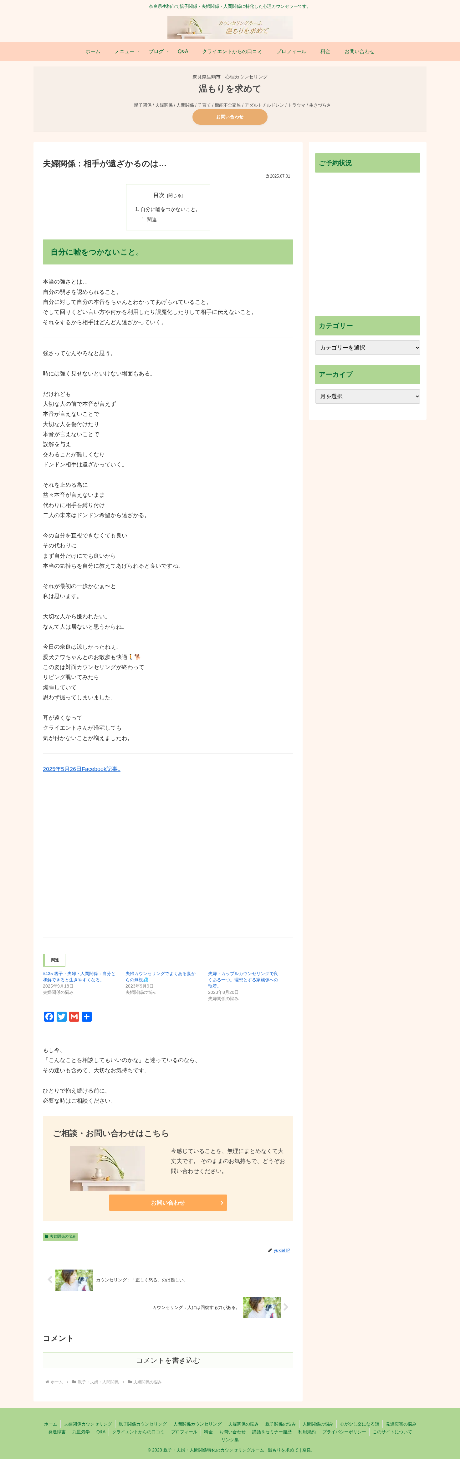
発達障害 (57, 1431)
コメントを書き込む (168, 1360)
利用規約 (307, 1431)
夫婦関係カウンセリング (88, 1423)
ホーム (50, 1423)
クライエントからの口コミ (138, 1431)
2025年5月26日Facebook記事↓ (81, 769)
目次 (159, 195)
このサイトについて (392, 1431)
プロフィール (184, 1431)
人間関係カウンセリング (197, 1423)
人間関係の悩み (318, 1423)
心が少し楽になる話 (359, 1423)
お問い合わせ (230, 116)
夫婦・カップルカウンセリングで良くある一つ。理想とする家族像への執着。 (243, 980)
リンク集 (230, 1439)
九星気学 (81, 1431)
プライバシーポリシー (344, 1431)
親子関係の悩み (280, 1423)
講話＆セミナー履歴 (272, 1431)
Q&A (100, 1431)
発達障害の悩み (401, 1423)
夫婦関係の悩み (63, 1236)
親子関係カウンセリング (143, 1423)
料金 (208, 1431)
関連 (152, 219)
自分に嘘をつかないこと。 (171, 209)
